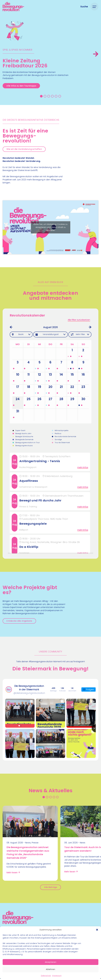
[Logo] (13, 6)
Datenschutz (46, 975)
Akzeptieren (50, 962)
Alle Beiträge (50, 887)
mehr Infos (82, 467)
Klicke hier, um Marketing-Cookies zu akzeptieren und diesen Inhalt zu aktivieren (50, 227)
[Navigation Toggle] (94, 6)
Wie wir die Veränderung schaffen (24, 149)
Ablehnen (50, 969)
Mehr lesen (12, 872)
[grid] (50, 503)
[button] (97, 929)
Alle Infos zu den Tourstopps (21, 85)
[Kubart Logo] (18, 923)
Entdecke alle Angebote (19, 621)
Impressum (57, 975)
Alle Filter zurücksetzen (79, 319)
